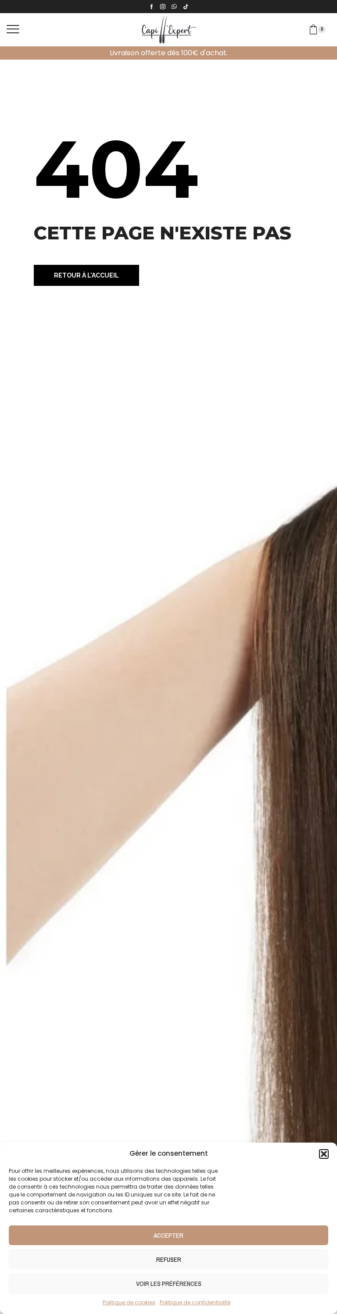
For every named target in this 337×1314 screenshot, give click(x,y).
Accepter (168, 1235)
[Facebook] (151, 6)
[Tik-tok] (185, 6)
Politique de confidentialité (195, 1302)
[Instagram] (162, 6)
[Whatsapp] (174, 6)
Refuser (168, 1259)
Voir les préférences (168, 1283)
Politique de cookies (129, 1302)
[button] (323, 1154)
